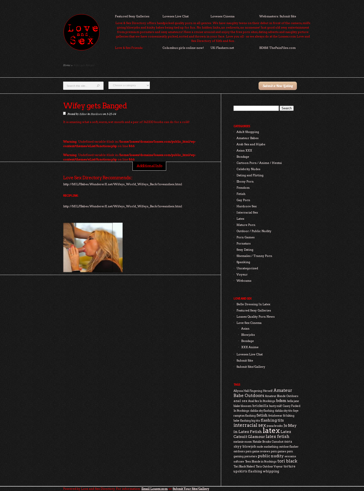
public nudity (271, 456)
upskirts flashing (248, 471)
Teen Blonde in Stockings (261, 461)
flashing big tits (250, 420)
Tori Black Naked (244, 466)
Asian (245, 328)
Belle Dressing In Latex (253, 304)
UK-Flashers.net (222, 48)
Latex (240, 218)
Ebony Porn (245, 181)
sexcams (290, 456)
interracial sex (250, 425)
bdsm (281, 400)
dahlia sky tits (283, 410)
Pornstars (243, 243)
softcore (239, 461)
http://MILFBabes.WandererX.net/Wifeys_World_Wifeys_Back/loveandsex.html (122, 206)
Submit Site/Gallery (250, 366)
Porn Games (245, 237)
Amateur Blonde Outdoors (281, 396)
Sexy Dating (244, 249)
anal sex (240, 401)
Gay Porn (243, 200)
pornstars (250, 456)
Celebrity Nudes (248, 169)
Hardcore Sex (246, 206)
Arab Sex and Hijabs (250, 144)
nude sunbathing (267, 446)
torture (289, 466)
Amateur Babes (247, 138)
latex (271, 430)
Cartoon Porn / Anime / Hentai (259, 163)
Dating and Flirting (249, 175)
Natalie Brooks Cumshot (268, 441)
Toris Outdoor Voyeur (269, 466)
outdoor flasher (289, 446)
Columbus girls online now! (183, 48)
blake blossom (243, 406)
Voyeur (242, 274)
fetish (262, 415)
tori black (287, 461)
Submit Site (244, 360)
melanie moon (243, 441)
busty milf (275, 406)
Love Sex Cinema (248, 323)
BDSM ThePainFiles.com (277, 48)
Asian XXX (244, 150)
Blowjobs (248, 335)
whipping (271, 471)
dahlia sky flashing (262, 410)
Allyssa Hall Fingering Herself (253, 391)
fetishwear (275, 415)
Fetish (240, 194)
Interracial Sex (247, 212)
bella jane (293, 401)
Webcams (243, 280)
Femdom (243, 187)
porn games (278, 451)
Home (66, 65)
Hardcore (96, 114)
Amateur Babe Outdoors (263, 393)
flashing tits (272, 420)
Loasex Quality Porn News (255, 316)
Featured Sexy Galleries (132, 16)
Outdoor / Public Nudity (253, 231)
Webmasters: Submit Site (277, 16)
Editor (83, 114)
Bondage (242, 156)
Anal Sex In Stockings (261, 401)
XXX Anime (250, 347)
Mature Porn (245, 225)
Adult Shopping (247, 132)
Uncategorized (247, 268)
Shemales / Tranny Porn (254, 256)
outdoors (239, 451)
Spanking (243, 262)
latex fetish (277, 436)
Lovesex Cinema (222, 16)
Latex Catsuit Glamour (262, 434)
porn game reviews (258, 451)
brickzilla (260, 406)
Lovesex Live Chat (175, 16)
